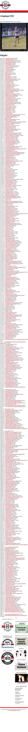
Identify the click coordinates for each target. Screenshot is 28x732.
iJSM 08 (6, 492)
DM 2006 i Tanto (8, 556)
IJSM (6, 288)
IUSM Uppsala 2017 (9, 231)
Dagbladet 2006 (8, 554)
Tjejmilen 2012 (8, 350)
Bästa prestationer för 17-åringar (12, 135)
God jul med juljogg (9, 189)
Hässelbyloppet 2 (9, 299)
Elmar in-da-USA (8, 465)
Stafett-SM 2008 (8, 476)
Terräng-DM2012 (9, 363)
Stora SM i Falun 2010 (9, 390)
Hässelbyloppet (8, 300)
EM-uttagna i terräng (9, 139)
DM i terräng (8, 530)
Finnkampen (8, 252)
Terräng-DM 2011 (9, 379)
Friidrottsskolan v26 (9, 206)
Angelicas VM (8, 306)
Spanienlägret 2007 (9, 526)
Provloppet (7, 87)
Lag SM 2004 (8, 595)
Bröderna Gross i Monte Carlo (11, 437)
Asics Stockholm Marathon (11, 103)
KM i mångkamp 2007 (9, 505)
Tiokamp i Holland (9, 514)
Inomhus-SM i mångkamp (10, 365)
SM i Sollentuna (8, 253)
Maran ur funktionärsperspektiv (12, 179)
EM (6, 264)
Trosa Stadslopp (8, 346)
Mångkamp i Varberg (9, 194)
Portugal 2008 (8, 478)
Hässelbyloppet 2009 (9, 411)
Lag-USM (7, 68)
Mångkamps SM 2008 (9, 472)
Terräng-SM (8, 84)
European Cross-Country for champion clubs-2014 (15, 339)
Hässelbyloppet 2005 (9, 564)
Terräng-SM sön (8, 247)
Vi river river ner (8, 187)
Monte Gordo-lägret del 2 (10, 578)
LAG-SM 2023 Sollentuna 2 (11, 60)
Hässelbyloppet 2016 (9, 250)
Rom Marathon (8, 532)
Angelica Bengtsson (9, 80)
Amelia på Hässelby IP (10, 147)
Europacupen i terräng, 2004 (11, 608)
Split (6, 275)
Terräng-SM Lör (8, 249)
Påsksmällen (8, 222)
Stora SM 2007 (8, 515)
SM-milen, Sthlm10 (9, 101)
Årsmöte (7, 71)
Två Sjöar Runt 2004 (9, 603)
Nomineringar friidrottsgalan (11, 242)
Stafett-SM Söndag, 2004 (10, 598)
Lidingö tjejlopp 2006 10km (11, 543)
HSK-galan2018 (8, 184)
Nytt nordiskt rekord (9, 169)
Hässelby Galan (8, 225)
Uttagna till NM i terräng (10, 244)
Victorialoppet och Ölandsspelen (12, 263)
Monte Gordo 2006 (9, 560)
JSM (6, 200)
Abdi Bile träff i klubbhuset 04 (11, 591)
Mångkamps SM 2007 (9, 520)
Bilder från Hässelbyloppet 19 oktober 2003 (14, 611)
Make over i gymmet (9, 246)
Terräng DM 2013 (9, 344)
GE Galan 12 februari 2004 (10, 605)
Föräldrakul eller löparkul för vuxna (13, 114)
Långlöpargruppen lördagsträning (12, 295)
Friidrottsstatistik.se (21, 635)
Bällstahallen (8, 172)
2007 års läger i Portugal (10, 533)
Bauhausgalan (8, 176)
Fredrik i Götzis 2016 (9, 273)
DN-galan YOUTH (9, 373)
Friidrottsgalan (8, 64)
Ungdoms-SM (8, 158)
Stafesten (7, 92)
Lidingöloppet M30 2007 (10, 506)
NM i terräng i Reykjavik (10, 141)
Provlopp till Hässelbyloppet (11, 197)
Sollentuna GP (8, 207)
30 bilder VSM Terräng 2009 (11, 434)
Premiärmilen (8, 111)
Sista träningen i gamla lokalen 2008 (13, 454)
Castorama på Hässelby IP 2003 (11, 614)
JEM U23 (7, 203)
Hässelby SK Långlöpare (10, 279)
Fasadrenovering (9, 183)
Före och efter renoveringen (11, 185)
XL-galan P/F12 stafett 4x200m (11, 367)
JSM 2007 (7, 479)
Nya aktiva (7, 82)
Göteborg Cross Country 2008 (11, 481)
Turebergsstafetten (9, 181)
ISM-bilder (7, 124)
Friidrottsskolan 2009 (9, 421)
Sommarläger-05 (9, 577)
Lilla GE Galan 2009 (9, 446)
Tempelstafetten (9, 107)
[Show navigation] (1, 11)
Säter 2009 (7, 431)
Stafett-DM (7, 156)
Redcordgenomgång (9, 195)
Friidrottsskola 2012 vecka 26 (11, 357)
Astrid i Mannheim (9, 312)
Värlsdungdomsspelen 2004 (11, 597)
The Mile (7, 565)
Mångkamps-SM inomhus (10, 79)
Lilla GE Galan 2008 (9, 494)
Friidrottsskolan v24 (9, 212)
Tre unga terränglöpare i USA (11, 146)
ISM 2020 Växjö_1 (8, 78)
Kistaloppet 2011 (8, 369)
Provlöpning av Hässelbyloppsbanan (13, 152)
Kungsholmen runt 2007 (10, 525)
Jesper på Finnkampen (10, 91)
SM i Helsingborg (9, 573)
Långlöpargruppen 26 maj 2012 (12, 360)
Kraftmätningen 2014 (9, 334)
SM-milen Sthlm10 (9, 175)
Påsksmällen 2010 (9, 404)
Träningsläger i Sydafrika (10, 539)
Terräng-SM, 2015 (9, 296)
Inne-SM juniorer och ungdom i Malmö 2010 (14, 406)
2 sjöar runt (7, 227)
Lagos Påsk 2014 (8, 335)
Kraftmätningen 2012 (9, 362)
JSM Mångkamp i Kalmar (10, 459)
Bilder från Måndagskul (10, 119)
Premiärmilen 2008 (9, 484)
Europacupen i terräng (10, 537)
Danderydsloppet (9, 277)
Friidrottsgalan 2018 (9, 143)
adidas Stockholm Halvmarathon (19, 689)
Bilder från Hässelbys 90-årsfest (12, 610)
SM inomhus (7, 286)
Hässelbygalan (8, 63)
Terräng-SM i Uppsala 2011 (11, 378)
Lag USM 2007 (8, 508)
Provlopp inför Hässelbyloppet (11, 302)
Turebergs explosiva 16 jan (11, 129)
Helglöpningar (8, 219)
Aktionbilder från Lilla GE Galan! (12, 609)
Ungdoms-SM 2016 (9, 258)
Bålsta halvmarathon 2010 (10, 383)
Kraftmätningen (8, 157)
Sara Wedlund (8, 174)
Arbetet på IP (8, 308)
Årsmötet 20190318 (9, 117)
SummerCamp (8, 170)
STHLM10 (7, 269)
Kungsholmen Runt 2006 (10, 551)
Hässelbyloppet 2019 (9, 85)
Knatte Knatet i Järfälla (10, 278)
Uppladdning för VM (9, 417)
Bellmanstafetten (9, 255)
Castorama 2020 (8, 69)
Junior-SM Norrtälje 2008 (10, 468)
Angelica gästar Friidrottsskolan (12, 394)
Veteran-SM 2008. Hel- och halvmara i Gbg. (14, 460)
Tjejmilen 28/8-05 (9, 571)
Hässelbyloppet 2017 (9, 192)
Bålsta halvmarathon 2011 (10, 368)
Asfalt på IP (7, 549)
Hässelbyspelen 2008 (9, 456)
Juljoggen (7, 293)
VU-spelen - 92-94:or (9, 450)
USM (6, 198)
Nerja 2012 (7, 361)
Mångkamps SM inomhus (10, 285)
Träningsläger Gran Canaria (11, 538)
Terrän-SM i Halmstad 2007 (11, 528)
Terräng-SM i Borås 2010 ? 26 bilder (13, 400)
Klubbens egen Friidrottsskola (11, 95)
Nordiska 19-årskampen (10, 164)
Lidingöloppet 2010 (9, 385)
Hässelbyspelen (8, 512)
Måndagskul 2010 (9, 395)
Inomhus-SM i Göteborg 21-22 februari (13, 604)
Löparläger (7, 165)
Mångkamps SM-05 (9, 575)
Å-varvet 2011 (8, 376)
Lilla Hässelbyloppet (19, 701)
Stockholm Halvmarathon (10, 196)
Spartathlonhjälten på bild (11, 462)
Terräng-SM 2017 (9, 191)
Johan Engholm (8, 399)
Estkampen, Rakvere (9, 422)
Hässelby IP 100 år (9, 59)
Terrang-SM (8, 70)
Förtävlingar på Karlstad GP (11, 262)
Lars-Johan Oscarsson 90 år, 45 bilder (13, 402)
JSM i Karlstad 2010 (9, 391)
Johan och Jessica (9, 280)
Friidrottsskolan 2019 (9, 100)
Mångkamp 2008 (8, 461)
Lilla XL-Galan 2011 (9, 380)
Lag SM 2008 (8, 473)
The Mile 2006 (8, 541)
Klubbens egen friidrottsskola (11, 261)
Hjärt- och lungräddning (10, 245)
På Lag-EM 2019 (8, 97)
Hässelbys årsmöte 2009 (10, 439)
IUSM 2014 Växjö (8, 336)
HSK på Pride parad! (9, 96)
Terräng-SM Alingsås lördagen (12, 555)
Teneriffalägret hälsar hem (11, 241)
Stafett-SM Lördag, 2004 (10, 599)
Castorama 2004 (8, 587)
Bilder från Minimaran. (10, 214)
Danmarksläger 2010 (9, 393)
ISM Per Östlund (8, 120)
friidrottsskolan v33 (9, 467)
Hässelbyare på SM (9, 159)
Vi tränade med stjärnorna (11, 132)
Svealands (7, 228)
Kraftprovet (7, 521)
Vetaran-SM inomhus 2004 (10, 606)
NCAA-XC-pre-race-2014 (10, 330)
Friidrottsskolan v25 (9, 208)
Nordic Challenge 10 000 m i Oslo (12, 424)
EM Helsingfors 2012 (9, 356)
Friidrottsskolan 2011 (9, 374)
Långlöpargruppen (9, 209)
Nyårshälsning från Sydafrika (11, 410)
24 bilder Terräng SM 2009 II (11, 432)
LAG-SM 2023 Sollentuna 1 (10, 62)
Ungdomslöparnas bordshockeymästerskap (14, 449)
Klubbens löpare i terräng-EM (11, 134)
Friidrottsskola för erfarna (11, 98)
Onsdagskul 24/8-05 (9, 572)
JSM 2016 (7, 260)
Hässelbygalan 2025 (9, 58)
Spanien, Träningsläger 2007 (11, 531)
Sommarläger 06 (8, 548)
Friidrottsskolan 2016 (9, 238)
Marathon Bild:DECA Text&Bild (11, 315)
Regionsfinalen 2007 (9, 509)
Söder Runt (7, 178)
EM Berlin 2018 (8, 163)
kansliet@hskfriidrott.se (15, 710)
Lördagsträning (8, 297)
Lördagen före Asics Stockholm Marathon (14, 272)
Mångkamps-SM (8, 128)
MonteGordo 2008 (9, 489)
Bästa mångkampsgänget (10, 223)
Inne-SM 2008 (8, 493)
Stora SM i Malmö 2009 (10, 418)
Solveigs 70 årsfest (9, 499)
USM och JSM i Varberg (10, 89)
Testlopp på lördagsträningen (11, 324)
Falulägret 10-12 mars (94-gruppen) (12, 558)
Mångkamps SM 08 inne (10, 490)
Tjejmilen (7, 305)
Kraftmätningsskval (9, 67)
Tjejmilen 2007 (8, 511)
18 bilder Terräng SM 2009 (11, 433)
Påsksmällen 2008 (9, 486)
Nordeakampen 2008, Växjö (11, 426)
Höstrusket (7, 81)
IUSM (6, 118)
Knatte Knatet (8, 239)
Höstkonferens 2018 (9, 137)
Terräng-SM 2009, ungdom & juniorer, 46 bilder (15, 428)
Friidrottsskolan (8, 266)
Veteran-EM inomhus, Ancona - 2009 (13, 435)
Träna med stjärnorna (10, 65)
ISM (6, 75)
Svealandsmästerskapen (10, 115)
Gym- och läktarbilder (10, 498)
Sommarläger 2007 (9, 517)
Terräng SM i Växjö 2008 (10, 477)
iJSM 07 (6, 536)
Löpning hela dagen (9, 282)
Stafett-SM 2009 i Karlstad (11, 423)
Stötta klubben (21, 659)
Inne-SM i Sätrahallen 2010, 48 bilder (13, 405)
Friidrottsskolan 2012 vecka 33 (11, 352)
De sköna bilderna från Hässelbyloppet (13, 148)
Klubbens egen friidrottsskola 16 (12, 202)
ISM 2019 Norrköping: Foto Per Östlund (13, 121)
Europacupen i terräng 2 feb (11, 495)
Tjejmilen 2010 (8, 389)
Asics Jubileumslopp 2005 (10, 567)
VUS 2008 (7, 457)
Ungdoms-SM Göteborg (10, 366)
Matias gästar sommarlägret (11, 516)
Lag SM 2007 (8, 523)
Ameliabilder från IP (9, 130)
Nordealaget (8, 415)
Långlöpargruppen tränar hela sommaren (14, 213)
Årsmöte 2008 (8, 487)
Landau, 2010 (8, 398)
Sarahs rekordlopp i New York (11, 224)
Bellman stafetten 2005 (10, 570)
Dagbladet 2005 (8, 580)
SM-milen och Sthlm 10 (10, 211)
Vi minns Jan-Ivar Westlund (11, 319)
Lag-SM (7, 168)
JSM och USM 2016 (9, 257)
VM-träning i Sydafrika (10, 240)
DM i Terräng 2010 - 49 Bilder (11, 401)
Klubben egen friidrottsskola (11, 201)
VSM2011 (7, 372)
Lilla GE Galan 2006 (9, 562)
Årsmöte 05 (7, 584)
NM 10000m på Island (9, 550)
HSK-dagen (7, 503)
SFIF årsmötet (8, 112)
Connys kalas (8, 501)
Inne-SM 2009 (8, 443)
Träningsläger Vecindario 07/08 (12, 497)
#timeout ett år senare (10, 140)
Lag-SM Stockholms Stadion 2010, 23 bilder (14, 387)
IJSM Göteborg (8, 74)
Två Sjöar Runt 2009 (9, 440)
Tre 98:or (7, 453)
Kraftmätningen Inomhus (10, 327)
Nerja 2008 (7, 448)
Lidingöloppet (8, 86)
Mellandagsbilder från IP (10, 291)
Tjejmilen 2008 (8, 466)
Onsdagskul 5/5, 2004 (9, 600)
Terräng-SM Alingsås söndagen (12, 553)
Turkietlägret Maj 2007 (10, 527)
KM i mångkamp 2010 (9, 382)
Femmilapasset (8, 186)
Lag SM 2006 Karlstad (9, 547)
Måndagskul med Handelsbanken (7, 636)
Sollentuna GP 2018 (9, 173)
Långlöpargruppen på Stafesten (12, 161)
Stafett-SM (7, 104)
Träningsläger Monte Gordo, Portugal (13, 583)
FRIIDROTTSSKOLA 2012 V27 (11, 355)
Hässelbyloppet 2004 (9, 589)
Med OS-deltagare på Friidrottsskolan (13, 267)
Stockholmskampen (9, 151)
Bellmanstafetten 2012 (10, 351)
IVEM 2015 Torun (8, 323)
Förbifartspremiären (19, 695)
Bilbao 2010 (7, 409)
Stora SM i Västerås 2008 (10, 471)
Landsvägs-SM (8, 321)
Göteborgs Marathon (9, 504)
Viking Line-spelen (9, 256)
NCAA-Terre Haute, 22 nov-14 (11, 329)
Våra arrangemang (21, 686)
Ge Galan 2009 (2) (9, 442)
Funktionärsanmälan (21, 621)
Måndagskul (8, 109)
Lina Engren (7, 230)
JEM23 (6, 311)
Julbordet (7, 190)
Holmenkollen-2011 (9, 377)
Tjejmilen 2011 (8, 371)
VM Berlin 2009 (8, 416)
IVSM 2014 (7, 338)
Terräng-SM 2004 (9, 602)
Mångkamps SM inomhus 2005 (11, 586)
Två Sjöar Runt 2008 (9, 488)
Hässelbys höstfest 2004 (10, 588)
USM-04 (7, 594)
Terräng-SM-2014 (9, 333)
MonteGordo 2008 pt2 (9, 482)
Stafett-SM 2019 (8, 106)
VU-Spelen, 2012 (8, 354)
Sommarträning (8, 216)
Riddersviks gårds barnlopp (11, 102)
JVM (6, 167)
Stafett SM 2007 (8, 519)
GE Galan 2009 (8, 444)
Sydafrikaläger (8, 290)
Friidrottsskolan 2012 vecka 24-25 (12, 358)
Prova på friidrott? (7, 619)
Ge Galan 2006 (8, 561)
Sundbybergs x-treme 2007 (11, 510)
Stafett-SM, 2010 (8, 396)
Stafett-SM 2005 (8, 569)
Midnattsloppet (8, 162)
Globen (6, 289)
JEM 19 (6, 310)
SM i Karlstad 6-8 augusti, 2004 (11, 593)
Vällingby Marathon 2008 (10, 483)
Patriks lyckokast (8, 455)
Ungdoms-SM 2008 (9, 470)
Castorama (7, 301)
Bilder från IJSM (8, 235)
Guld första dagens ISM (10, 125)
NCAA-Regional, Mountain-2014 (12, 332)
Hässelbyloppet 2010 (9, 384)
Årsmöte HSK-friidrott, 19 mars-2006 (13, 559)
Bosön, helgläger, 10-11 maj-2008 (12, 464)
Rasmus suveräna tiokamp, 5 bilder (12, 427)
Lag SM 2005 (8, 576)
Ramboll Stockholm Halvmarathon (12, 90)
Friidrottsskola (8, 313)
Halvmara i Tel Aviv (9, 233)
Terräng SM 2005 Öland (10, 581)
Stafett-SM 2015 (8, 317)
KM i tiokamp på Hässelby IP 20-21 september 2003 (16, 615)
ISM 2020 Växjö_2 (8, 76)
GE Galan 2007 (8, 534)
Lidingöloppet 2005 (9, 566)
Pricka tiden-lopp (9, 294)
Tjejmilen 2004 (8, 592)
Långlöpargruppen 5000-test (11, 316)
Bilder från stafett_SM (10, 271)
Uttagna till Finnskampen (10, 93)
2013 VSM (7, 345)
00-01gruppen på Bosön (10, 349)
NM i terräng (8, 500)
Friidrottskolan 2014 (9, 326)
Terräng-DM (8, 582)
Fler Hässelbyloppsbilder (10, 142)
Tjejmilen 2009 (8, 413)
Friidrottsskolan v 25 (9, 268)
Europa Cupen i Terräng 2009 (11, 445)
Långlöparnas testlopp (10, 218)
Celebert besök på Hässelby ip (11, 420)
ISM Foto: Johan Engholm (10, 123)
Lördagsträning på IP (9, 451)
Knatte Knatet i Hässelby (10, 220)
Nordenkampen (8, 126)
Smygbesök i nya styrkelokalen (11, 438)
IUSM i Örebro (8, 73)
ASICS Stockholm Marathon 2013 (12, 347)
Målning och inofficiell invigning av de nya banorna (16, 544)
